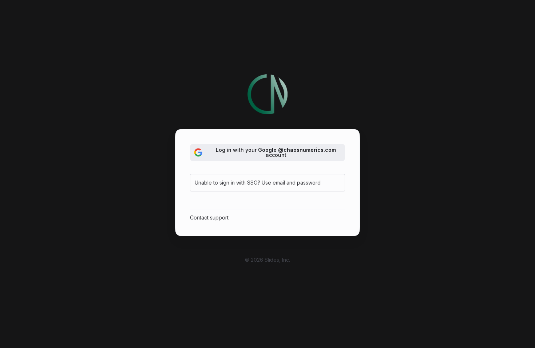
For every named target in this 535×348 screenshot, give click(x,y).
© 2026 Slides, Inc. (267, 260)
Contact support (209, 217)
